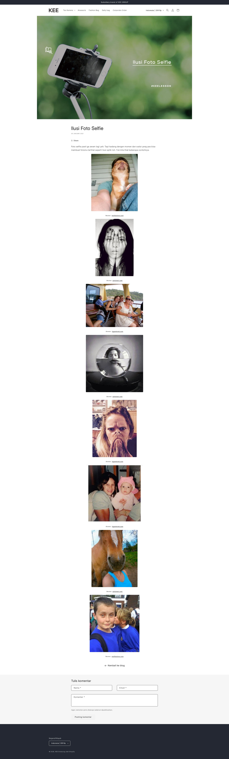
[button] (69, 10)
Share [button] (76, 140)
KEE (56, 751)
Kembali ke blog (116, 665)
